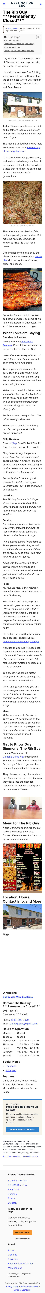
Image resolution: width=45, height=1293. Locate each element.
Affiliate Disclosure (29, 1286)
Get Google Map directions (18, 997)
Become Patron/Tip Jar (20, 1263)
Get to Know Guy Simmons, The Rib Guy (19, 44)
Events (11, 1198)
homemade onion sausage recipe (21, 641)
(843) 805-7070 (20, 1020)
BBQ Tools (13, 1189)
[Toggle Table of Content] (37, 37)
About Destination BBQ (11, 1156)
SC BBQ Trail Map (17, 1180)
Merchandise (15, 1268)
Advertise (13, 1259)
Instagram (11, 1070)
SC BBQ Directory (17, 1185)
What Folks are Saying (12, 40)
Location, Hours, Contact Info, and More (19, 51)
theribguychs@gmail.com (23, 1023)
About (11, 1250)
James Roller (12, 28)
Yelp (14, 443)
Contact (12, 1254)
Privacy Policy (11, 1286)
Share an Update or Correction (22, 1129)
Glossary (12, 1202)
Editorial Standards (30, 1156)
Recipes (12, 1194)
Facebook (11, 1066)
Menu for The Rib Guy (12, 47)
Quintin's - (13, 756)
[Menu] (4, 4)
